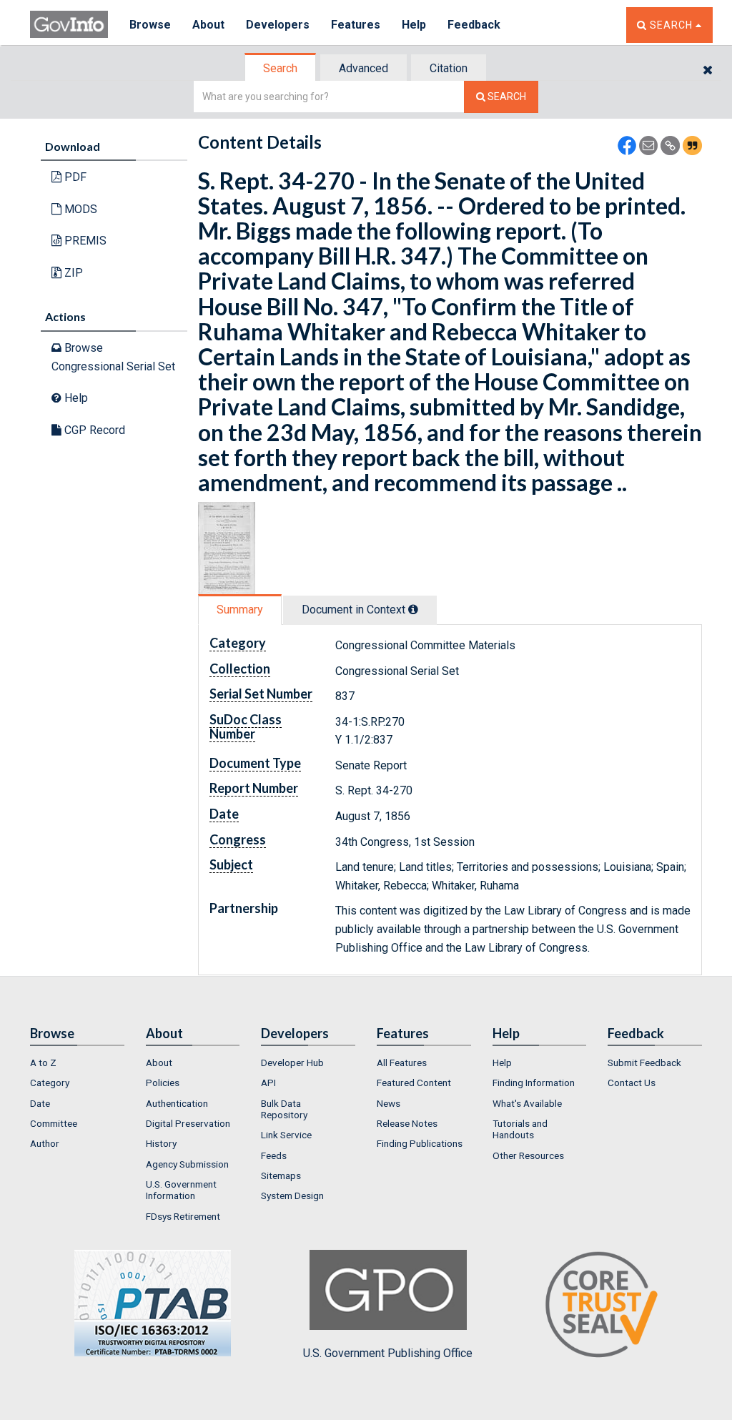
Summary (240, 609)
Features (355, 24)
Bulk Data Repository (284, 1109)
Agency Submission (187, 1164)
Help (414, 24)
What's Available (527, 1103)
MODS (79, 209)
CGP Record (93, 430)
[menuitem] (77, 1062)
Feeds (274, 1155)
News (388, 1103)
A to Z (43, 1062)
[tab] (280, 68)
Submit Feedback (644, 1062)
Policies (162, 1082)
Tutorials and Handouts (520, 1129)
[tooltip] (413, 609)
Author (44, 1143)
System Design (292, 1195)
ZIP (72, 273)
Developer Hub (292, 1062)
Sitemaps (281, 1175)
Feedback (473, 24)
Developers (278, 24)
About (208, 24)
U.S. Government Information (181, 1189)
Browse (150, 24)
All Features (402, 1062)
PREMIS (84, 240)
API (268, 1082)
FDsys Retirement (183, 1216)
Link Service (286, 1134)
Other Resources (528, 1155)
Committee (53, 1123)
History (161, 1143)
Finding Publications (420, 1143)
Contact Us (632, 1082)
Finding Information (534, 1082)
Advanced (363, 68)
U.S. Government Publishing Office (388, 1353)
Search (280, 68)
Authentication (177, 1103)
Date (40, 1103)
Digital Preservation (188, 1123)
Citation (449, 68)
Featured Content (414, 1082)
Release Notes (407, 1123)
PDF (73, 177)
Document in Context (355, 609)
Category (49, 1082)
